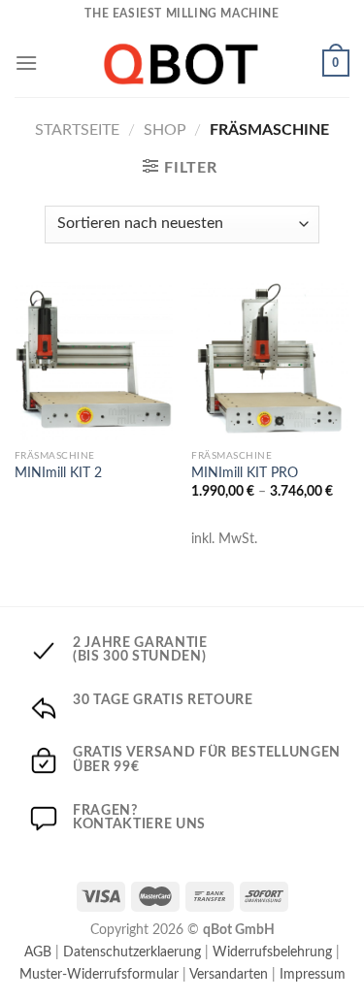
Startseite (77, 130)
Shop (165, 130)
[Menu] (26, 62)
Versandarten (228, 974)
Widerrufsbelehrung (272, 952)
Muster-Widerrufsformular (99, 974)
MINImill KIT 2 (58, 473)
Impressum (313, 974)
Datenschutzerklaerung (132, 952)
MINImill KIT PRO (244, 473)
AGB (37, 952)
